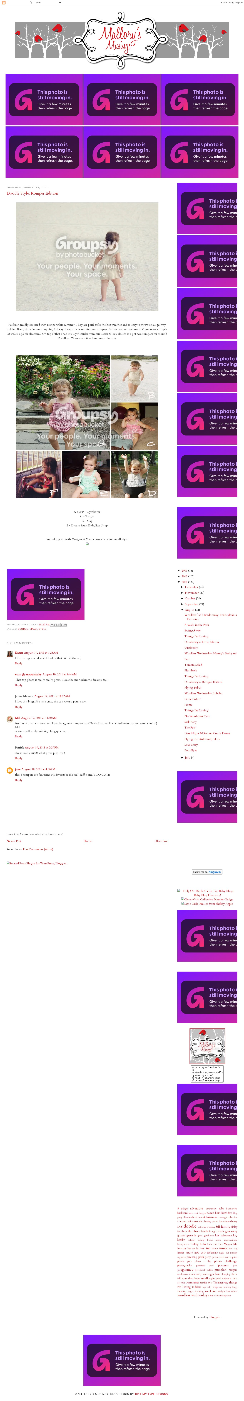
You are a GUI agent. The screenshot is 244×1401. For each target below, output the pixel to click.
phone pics (184, 1261)
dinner (226, 1221)
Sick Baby (191, 722)
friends (220, 1231)
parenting (192, 1257)
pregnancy (185, 1269)
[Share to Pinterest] (65, 625)
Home (88, 841)
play (212, 1265)
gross (200, 1235)
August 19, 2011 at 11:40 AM (39, 718)
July (188, 758)
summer (194, 1282)
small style (38, 629)
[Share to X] (59, 625)
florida (204, 1231)
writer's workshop (218, 1295)
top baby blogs (210, 1287)
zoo (229, 1295)
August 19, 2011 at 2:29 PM (42, 748)
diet (221, 1221)
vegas (190, 1291)
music (223, 1248)
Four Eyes (191, 750)
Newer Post (14, 841)
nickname (212, 1252)
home (210, 1240)
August (190, 610)
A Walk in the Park (197, 625)
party (208, 1257)
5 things (182, 1208)
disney (233, 1221)
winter (234, 1291)
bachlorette (231, 1208)
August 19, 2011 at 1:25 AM (41, 653)
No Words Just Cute (197, 716)
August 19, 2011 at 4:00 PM (38, 769)
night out (224, 1252)
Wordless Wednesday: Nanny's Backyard (210, 653)
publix (210, 1270)
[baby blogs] (207, 895)
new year (200, 1252)
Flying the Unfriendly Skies (202, 739)
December (192, 587)
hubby (195, 1244)
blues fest (187, 1217)
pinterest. (200, 1265)
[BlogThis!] (55, 625)
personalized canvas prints (225, 1257)
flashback (194, 1231)
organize (181, 1257)
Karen (19, 653)
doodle (23, 629)
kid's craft (212, 1244)
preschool (200, 1270)
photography (184, 1265)
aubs (221, 1208)
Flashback (191, 671)
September (192, 604)
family (225, 1226)
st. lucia (233, 1278)
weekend (210, 1291)
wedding (199, 1291)
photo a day (203, 1261)
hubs (203, 1244)
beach (210, 1213)
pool (235, 1265)
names (180, 1252)
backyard (182, 1213)
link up (191, 1248)
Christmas (210, 1217)
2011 (185, 582)
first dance (182, 1231)
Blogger (214, 1317)
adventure (196, 1209)
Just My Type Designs (151, 1394)
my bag (233, 1248)
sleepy (197, 1278)
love (202, 1248)
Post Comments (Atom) (38, 849)
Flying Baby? (193, 688)
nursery (233, 1252)
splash (218, 1278)
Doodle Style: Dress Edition (202, 642)
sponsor (225, 1278)
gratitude (191, 1235)
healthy (181, 1240)
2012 (185, 576)
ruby (199, 1274)
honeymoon (183, 1244)
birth (217, 1213)
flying (212, 1231)
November (192, 593)
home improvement (226, 1240)
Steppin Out (183, 1282)
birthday (226, 1213)
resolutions (182, 1274)
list (197, 1248)
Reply (19, 663)
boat (194, 1217)
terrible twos (206, 1282)
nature (189, 1252)
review (192, 1274)
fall (218, 1227)
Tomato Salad (193, 665)
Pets (187, 659)
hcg (235, 1235)
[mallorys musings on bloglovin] (207, 874)
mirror (215, 1248)
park (201, 1257)
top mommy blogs (228, 1287)
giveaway (231, 1231)
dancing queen (210, 1221)
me (208, 1248)
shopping (225, 1274)
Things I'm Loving (196, 636)
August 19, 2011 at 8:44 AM (60, 674)
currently (197, 1221)
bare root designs (197, 1213)
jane (18, 769)
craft (189, 1221)
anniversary (211, 1208)
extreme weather (206, 1227)
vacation (181, 1291)
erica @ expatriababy (28, 674)
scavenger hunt (211, 1274)
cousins (181, 1221)
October (190, 598)
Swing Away (193, 631)
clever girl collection (227, 1217)
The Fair (190, 728)
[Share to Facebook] (62, 625)
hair (217, 1235)
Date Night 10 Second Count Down (207, 733)
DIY (180, 1227)
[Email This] (52, 625)
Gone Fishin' (193, 699)
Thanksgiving (220, 1282)
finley (234, 1227)
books (201, 1217)
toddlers (196, 1287)
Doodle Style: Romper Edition (203, 682)
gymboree (209, 1235)
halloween (226, 1235)
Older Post (161, 841)
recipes (233, 1270)
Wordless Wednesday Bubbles (204, 693)
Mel (17, 718)
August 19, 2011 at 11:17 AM (52, 696)
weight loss (224, 1291)
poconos (223, 1265)
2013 (185, 571)
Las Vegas (225, 1244)
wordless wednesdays (193, 1295)
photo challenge (226, 1261)
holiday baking (196, 1240)
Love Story (191, 745)
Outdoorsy (191, 648)
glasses (181, 1235)
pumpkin (220, 1270)
